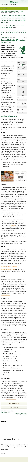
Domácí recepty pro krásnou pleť (9, 266)
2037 (17, 11)
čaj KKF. (13, 225)
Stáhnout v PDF (14, 407)
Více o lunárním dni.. (11, 399)
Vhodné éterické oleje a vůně (8, 269)
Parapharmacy (4, 11)
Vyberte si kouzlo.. (5, 295)
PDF (26, 37)
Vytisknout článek (14, 403)
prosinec (21, 11)
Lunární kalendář (11, 11)
